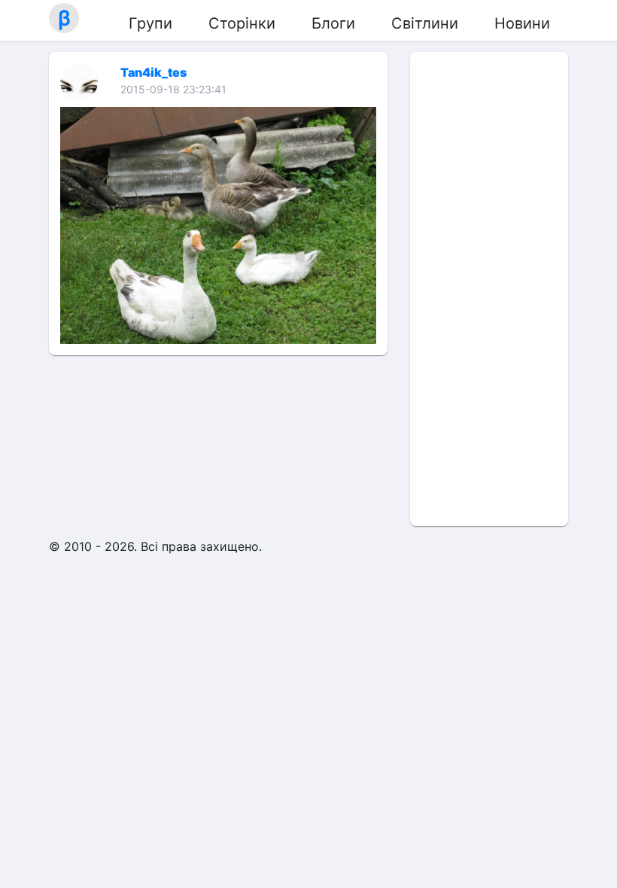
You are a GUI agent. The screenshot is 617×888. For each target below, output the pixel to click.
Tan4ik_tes (153, 72)
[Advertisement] (489, 289)
